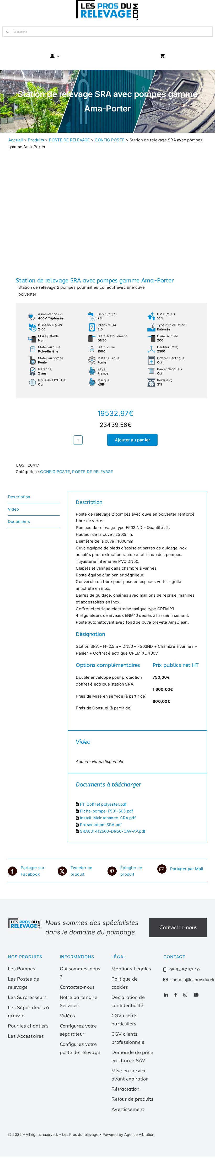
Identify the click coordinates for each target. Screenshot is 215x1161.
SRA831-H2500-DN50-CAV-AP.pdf (113, 831)
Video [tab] (13, 509)
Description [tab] (19, 496)
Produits (36, 139)
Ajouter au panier (132, 439)
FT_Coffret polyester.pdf (103, 804)
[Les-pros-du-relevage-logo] (24, 919)
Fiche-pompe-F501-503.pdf (106, 811)
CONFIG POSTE (110, 139)
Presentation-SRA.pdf (101, 824)
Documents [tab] (19, 521)
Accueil (15, 139)
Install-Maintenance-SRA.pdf (108, 817)
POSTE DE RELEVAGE (69, 139)
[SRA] (56, 217)
